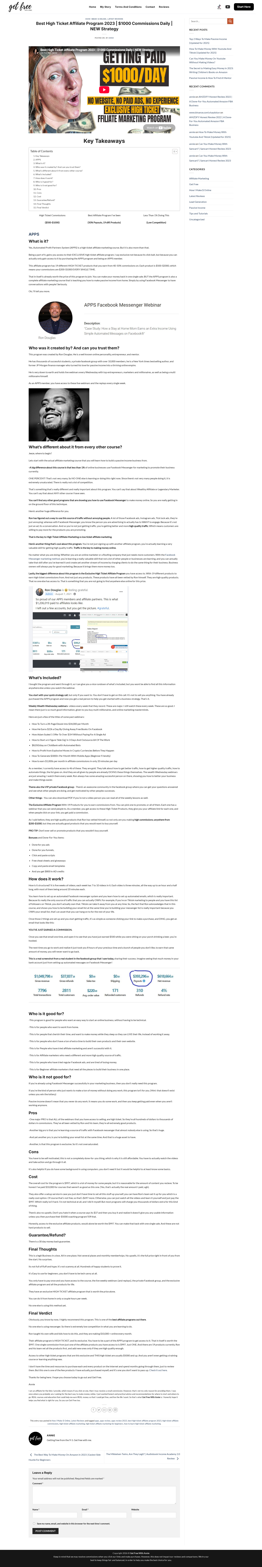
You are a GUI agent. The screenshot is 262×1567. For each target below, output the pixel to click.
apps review (105, 1420)
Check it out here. (158, 1370)
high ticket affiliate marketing (72, 1424)
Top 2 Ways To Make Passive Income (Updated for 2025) (208, 40)
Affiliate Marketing (199, 178)
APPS (38, 159)
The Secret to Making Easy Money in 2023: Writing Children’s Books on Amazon (211, 70)
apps (97, 1420)
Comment (37, 1483)
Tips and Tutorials (198, 213)
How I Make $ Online (95, 19)
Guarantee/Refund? (46, 200)
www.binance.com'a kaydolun (204, 112)
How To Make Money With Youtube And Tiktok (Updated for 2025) (210, 50)
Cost (39, 196)
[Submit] (230, 21)
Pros (39, 189)
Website (135, 1509)
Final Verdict (43, 207)
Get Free (193, 184)
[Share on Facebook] (93, 1409)
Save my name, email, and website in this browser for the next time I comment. (73, 1523)
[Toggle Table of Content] (173, 151)
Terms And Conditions (128, 6)
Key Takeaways (42, 156)
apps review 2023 (119, 1420)
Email (85, 1509)
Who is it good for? (44, 181)
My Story (105, 6)
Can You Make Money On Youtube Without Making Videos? (207, 60)
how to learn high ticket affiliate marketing (142, 1424)
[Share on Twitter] (98, 1409)
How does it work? (44, 178)
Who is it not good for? (46, 185)
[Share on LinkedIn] (115, 1409)
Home (92, 6)
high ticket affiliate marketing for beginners (104, 1424)
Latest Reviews (115, 19)
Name (35, 1509)
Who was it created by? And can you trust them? (58, 167)
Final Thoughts (44, 204)
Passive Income (197, 207)
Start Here (244, 6)
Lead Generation (198, 201)
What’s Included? (43, 174)
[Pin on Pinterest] (109, 1409)
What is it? (40, 163)
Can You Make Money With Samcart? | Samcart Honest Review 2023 (210, 146)
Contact (150, 6)
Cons (39, 192)
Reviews (164, 6)
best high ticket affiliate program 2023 (144, 1420)
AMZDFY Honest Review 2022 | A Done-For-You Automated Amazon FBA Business (211, 101)
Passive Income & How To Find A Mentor (210, 77)
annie (111, 38)
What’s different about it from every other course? (59, 170)
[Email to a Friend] (104, 1409)
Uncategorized (197, 219)
